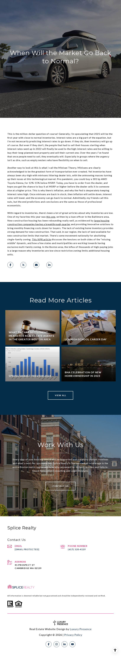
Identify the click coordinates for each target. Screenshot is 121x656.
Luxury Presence (81, 629)
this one (50, 216)
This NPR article (41, 239)
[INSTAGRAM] (56, 644)
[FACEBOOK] (48, 644)
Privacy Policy (73, 634)
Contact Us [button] (60, 486)
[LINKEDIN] (64, 644)
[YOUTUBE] (72, 644)
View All (60, 395)
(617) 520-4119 (77, 549)
